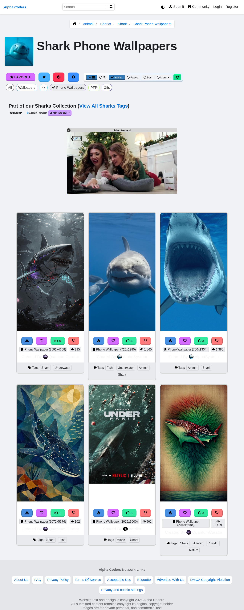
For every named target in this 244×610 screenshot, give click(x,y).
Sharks (105, 24)
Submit (178, 7)
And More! (60, 113)
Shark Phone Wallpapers (152, 24)
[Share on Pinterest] (58, 77)
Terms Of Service (88, 580)
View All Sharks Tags (103, 106)
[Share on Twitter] (44, 77)
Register (232, 7)
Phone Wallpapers (69, 87)
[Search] (111, 6)
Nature (193, 550)
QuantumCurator (64, 357)
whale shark (37, 113)
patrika (135, 529)
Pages (134, 77)
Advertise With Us (170, 580)
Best (149, 77)
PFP (94, 87)
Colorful (213, 543)
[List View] (102, 77)
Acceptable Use (119, 580)
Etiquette (144, 580)
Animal (88, 24)
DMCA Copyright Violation (210, 580)
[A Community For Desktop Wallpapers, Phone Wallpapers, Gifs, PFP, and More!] (74, 24)
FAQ (37, 580)
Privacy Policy (58, 580)
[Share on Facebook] (73, 77)
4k (43, 87)
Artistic (197, 543)
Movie (121, 539)
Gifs (107, 87)
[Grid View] (91, 77)
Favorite (22, 77)
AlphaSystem (135, 357)
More (163, 77)
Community (200, 7)
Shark (122, 24)
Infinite (118, 77)
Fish (110, 367)
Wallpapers (26, 87)
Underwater (62, 367)
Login (217, 7)
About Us (21, 580)
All (10, 87)
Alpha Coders (15, 7)
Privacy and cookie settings (122, 590)
